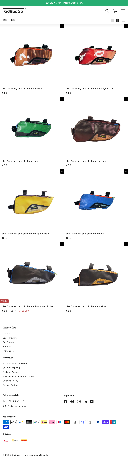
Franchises (8, 351)
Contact (7, 333)
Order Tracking (10, 338)
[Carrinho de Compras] (115, 11)
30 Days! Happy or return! (15, 363)
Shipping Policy (10, 380)
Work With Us (9, 346)
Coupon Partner (10, 385)
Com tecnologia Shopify (36, 455)
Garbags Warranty (12, 372)
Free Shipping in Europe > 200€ (18, 376)
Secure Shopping (11, 367)
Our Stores (8, 342)
